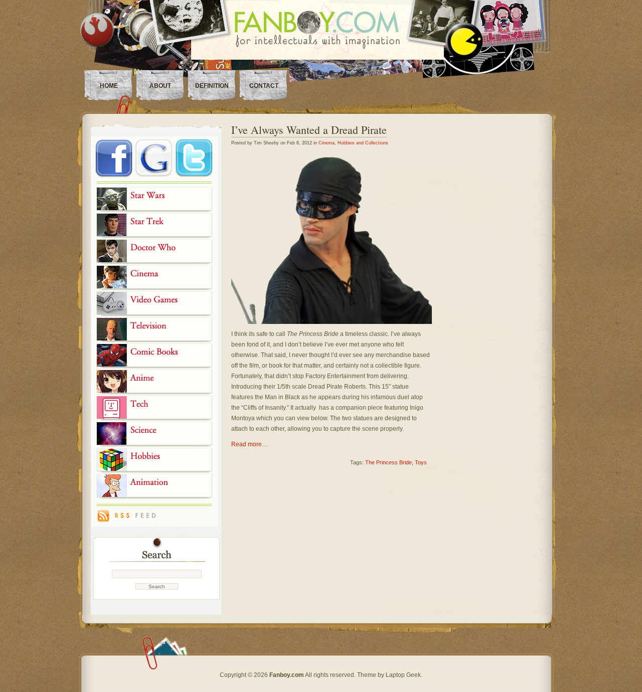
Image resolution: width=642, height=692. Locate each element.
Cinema (326, 142)
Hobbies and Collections (363, 142)
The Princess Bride (388, 462)
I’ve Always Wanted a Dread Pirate (309, 129)
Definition (212, 85)
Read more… (249, 444)
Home (109, 85)
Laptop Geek (403, 674)
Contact (263, 85)
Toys (421, 462)
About (160, 85)
